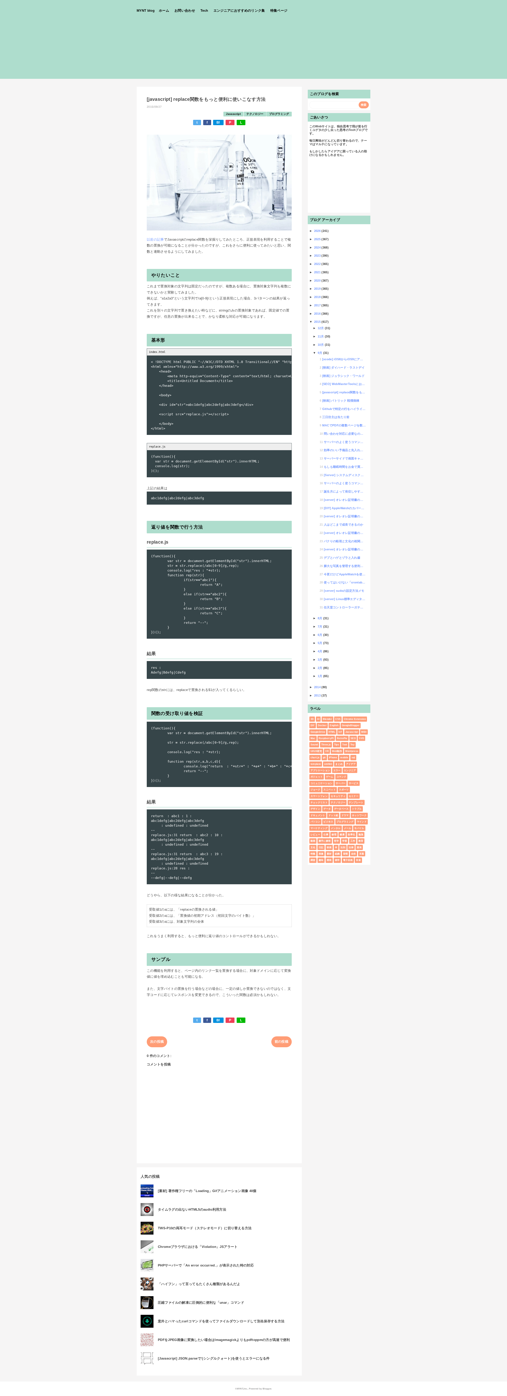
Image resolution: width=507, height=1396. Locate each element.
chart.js (315, 757)
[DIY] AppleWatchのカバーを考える (345, 508)
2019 (318, 288)
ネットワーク (359, 815)
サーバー (340, 783)
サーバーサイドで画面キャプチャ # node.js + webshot (345, 458)
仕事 (325, 834)
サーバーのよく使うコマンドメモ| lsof (345, 442)
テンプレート (356, 802)
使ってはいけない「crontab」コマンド (345, 582)
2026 (318, 231)
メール (347, 828)
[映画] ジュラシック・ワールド (343, 375)
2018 (318, 297)
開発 (329, 860)
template (316, 764)
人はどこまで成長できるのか (343, 524)
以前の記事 (155, 239)
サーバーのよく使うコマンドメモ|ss (345, 483)
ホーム (164, 10)
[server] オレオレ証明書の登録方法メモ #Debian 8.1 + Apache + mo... (345, 516)
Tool (344, 744)
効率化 (351, 834)
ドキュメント (318, 815)
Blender (327, 719)
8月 (320, 618)
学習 (344, 841)
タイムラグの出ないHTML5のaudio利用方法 (192, 1209)
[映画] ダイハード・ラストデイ (343, 367)
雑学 (337, 860)
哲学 (336, 841)
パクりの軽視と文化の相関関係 (345, 541)
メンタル (335, 828)
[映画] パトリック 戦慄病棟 (340, 400)
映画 (329, 847)
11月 (321, 336)
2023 (318, 255)
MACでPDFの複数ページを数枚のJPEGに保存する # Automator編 (344, 425)
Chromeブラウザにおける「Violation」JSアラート (198, 1247)
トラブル (357, 808)
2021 (318, 272)
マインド (362, 821)
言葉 (361, 853)
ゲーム (329, 776)
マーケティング (319, 828)
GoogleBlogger (350, 725)
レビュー (315, 834)
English (334, 725)
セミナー (353, 796)
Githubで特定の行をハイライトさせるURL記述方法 (344, 409)
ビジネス (328, 821)
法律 (351, 847)
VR (327, 751)
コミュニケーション (322, 783)
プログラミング (279, 113)
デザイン (315, 808)
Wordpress (351, 751)
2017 (318, 305)
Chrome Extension (355, 719)
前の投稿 (281, 1041)
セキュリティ (338, 796)
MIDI (363, 732)
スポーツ (344, 789)
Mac (313, 738)
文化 (313, 847)
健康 (342, 834)
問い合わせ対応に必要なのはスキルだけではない (345, 433)
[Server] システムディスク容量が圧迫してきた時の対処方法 (345, 475)
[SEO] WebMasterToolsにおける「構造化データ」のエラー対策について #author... (344, 384)
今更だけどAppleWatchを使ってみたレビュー (345, 574)
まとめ (339, 764)
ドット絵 (333, 815)
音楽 (358, 860)
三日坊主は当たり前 (336, 417)
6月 (320, 635)
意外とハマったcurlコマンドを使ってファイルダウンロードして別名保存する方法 (221, 1321)
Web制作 (337, 751)
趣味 (321, 860)
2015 (318, 321)
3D (312, 719)
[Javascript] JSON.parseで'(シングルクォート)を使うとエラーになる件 (214, 1358)
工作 (352, 841)
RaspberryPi (326, 738)
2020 (318, 280)
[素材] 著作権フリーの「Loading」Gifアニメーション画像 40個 (207, 1191)
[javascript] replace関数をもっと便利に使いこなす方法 (344, 392)
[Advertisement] (253, 51)
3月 (320, 659)
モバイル (359, 828)
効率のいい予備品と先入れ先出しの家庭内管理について (345, 450)
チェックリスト (319, 802)
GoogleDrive (318, 732)
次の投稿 (157, 1041)
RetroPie (342, 738)
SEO (353, 738)
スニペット (329, 789)
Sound (314, 744)
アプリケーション (320, 770)
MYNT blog (145, 10)
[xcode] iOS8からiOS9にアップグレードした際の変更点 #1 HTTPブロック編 (344, 359)
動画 (313, 841)
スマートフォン (319, 796)
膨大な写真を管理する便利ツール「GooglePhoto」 (345, 566)
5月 (320, 643)
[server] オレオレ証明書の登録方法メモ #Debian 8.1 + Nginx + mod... (345, 499)
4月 (320, 651)
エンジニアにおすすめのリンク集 (239, 10)
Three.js (326, 744)
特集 (313, 853)
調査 (313, 860)
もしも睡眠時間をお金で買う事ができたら (345, 466)
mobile (344, 757)
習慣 (345, 853)
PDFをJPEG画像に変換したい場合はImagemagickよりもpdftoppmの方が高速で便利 (224, 1340)
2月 (320, 668)
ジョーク (315, 789)
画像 (321, 853)
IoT (340, 732)
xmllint (328, 764)
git (324, 757)
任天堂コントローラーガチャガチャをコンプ (345, 607)
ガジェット (317, 776)
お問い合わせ (184, 10)
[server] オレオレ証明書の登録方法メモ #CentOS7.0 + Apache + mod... (345, 549)
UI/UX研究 (316, 751)
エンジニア (350, 770)
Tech (204, 10)
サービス (353, 783)
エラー (337, 770)
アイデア (351, 764)
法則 (342, 847)
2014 (318, 687)
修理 (334, 834)
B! (218, 122)
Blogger (267, 1388)
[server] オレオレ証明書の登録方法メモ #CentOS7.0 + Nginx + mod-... (345, 533)
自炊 (353, 853)
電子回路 (348, 860)
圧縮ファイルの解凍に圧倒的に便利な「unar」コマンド (201, 1303)
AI (318, 719)
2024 (318, 247)
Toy (352, 744)
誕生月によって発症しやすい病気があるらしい (345, 491)
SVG (361, 738)
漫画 (359, 847)
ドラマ (345, 815)
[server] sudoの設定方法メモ (344, 590)
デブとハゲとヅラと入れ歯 (342, 557)
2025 (318, 239)
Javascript (233, 113)
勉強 (360, 834)
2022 (318, 264)
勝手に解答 (325, 841)
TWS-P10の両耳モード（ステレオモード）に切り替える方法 (205, 1228)
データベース (341, 808)
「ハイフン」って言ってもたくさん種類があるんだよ (199, 1284)
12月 (321, 328)
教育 (360, 841)
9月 (320, 352)
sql (353, 757)
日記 (321, 847)
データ (327, 808)
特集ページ (279, 10)
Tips (336, 744)
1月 (320, 676)
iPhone (333, 757)
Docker (322, 725)
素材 (329, 853)
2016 (318, 313)
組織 (337, 853)
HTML (332, 732)
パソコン (315, 821)
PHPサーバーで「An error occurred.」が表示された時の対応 (206, 1265)
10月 (321, 344)
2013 (318, 695)
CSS (337, 719)
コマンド (341, 776)
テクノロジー (254, 113)
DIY (313, 725)
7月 (320, 626)
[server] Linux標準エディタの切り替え (345, 599)
